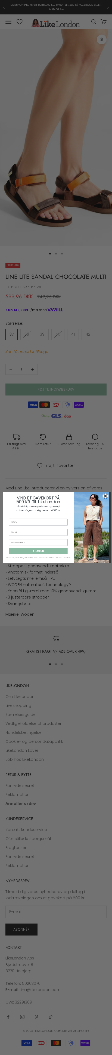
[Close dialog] (105, 496)
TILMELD (38, 551)
